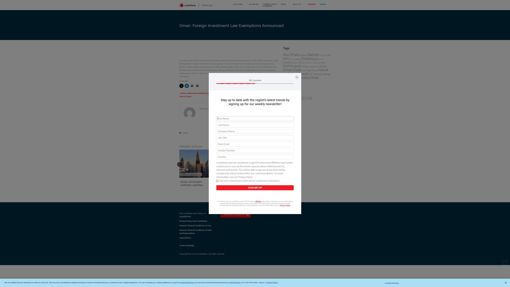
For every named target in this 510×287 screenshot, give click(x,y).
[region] (255, 283)
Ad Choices (236, 283)
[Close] (506, 283)
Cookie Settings (186, 283)
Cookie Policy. (272, 283)
